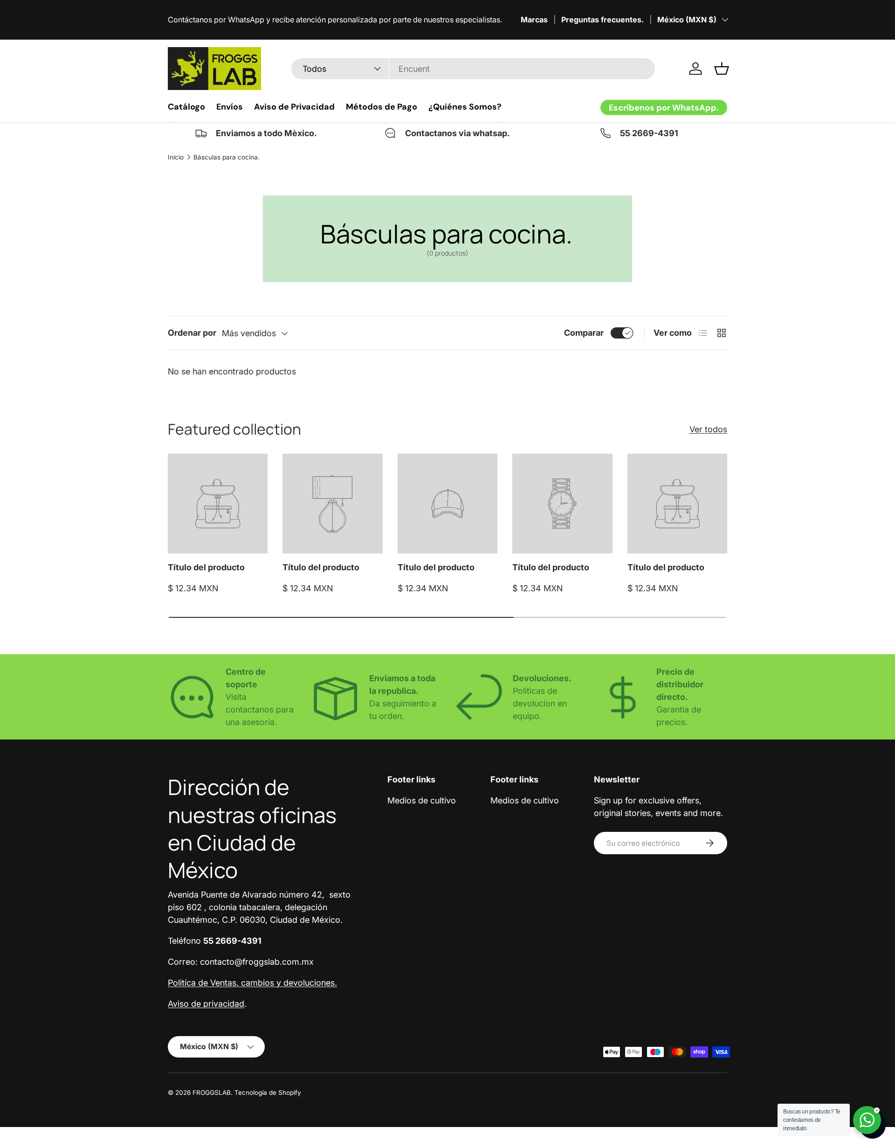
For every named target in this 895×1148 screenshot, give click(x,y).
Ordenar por (192, 333)
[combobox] (473, 68)
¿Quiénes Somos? (465, 106)
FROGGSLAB (212, 1092)
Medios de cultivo (421, 800)
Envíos (229, 106)
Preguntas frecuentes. (602, 19)
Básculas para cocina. (226, 157)
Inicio (176, 157)
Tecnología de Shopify (267, 1092)
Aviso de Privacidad (294, 106)
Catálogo (186, 106)
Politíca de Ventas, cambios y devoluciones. (252, 983)
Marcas (534, 19)
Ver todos (708, 429)
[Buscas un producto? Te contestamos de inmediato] (867, 1120)
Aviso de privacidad (206, 1004)
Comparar (584, 333)
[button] (721, 68)
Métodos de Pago (381, 106)
